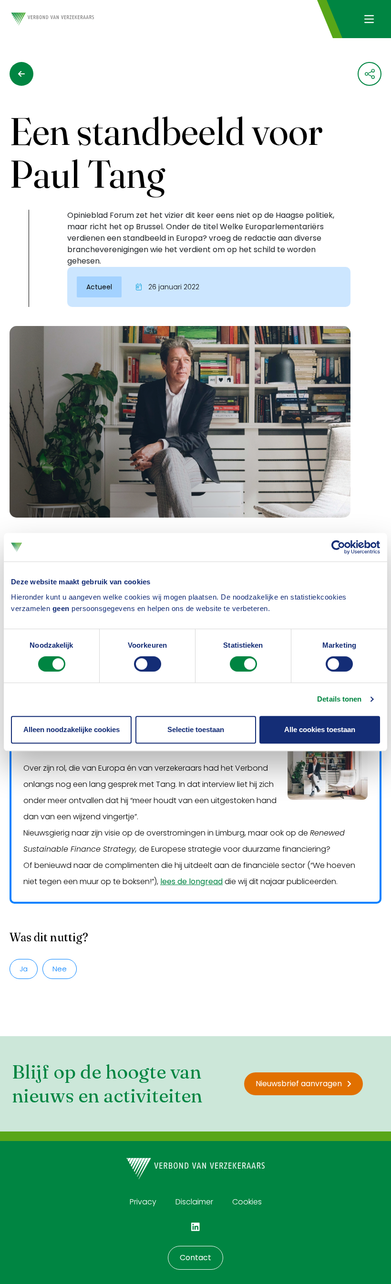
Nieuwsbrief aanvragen (299, 1083)
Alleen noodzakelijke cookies (71, 729)
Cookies (247, 1201)
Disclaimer (194, 1201)
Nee (59, 969)
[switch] (147, 664)
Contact (195, 1257)
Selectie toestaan (195, 729)
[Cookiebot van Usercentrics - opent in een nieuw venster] (338, 547)
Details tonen (339, 699)
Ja (24, 969)
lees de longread (191, 881)
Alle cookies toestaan (319, 729)
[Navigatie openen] (369, 19)
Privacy (143, 1201)
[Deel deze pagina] (369, 74)
